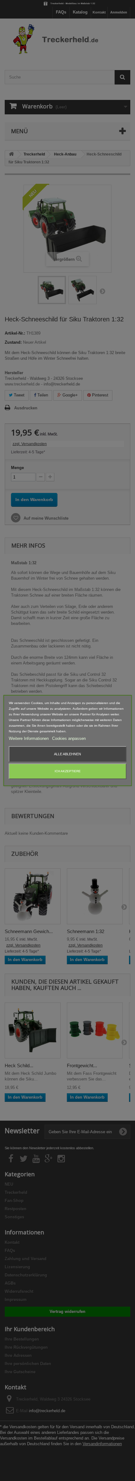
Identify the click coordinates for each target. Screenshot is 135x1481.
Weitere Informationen (29, 738)
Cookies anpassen (69, 738)
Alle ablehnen (67, 754)
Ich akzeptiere (68, 771)
